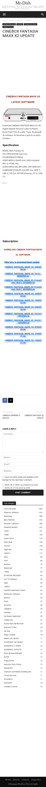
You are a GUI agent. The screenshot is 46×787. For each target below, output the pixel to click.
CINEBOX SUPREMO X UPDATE (11, 416)
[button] (42, 14)
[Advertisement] (23, 66)
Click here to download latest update (21, 262)
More (4, 183)
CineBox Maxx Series (31, 24)
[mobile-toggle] (4, 14)
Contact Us (25, 780)
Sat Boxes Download (16, 20)
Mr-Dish (8, 780)
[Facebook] (4, 400)
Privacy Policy (36, 780)
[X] (10, 400)
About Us (16, 780)
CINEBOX (28, 20)
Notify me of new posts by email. (17, 488)
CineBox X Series (8, 27)
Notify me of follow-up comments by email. (21, 485)
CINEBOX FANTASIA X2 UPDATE (34, 416)
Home (4, 20)
